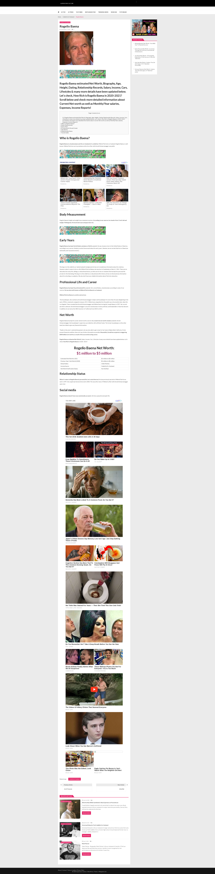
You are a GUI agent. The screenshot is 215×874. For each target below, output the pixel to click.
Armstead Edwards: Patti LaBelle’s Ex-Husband (95, 825)
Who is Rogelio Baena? (68, 123)
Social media (65, 132)
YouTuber (79, 12)
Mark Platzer (85, 843)
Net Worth (64, 129)
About (59, 870)
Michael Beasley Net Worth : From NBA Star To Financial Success (145, 44)
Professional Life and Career (69, 128)
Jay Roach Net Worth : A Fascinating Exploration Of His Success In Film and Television (145, 57)
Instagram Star (90, 12)
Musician (114, 12)
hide (98, 113)
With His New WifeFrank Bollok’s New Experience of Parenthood (100, 802)
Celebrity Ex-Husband (65, 22)
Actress (70, 12)
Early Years (64, 126)
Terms (69, 870)
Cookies (74, 870)
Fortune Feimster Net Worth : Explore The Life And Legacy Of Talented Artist (145, 70)
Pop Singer (123, 12)
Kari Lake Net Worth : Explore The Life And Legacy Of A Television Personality (145, 64)
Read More (86, 813)
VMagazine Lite (102, 871)
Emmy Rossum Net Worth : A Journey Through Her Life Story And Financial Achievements (145, 50)
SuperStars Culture (66, 3)
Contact (64, 870)
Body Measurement (67, 125)
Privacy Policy (80, 870)
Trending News (103, 12)
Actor (63, 12)
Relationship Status (66, 131)
